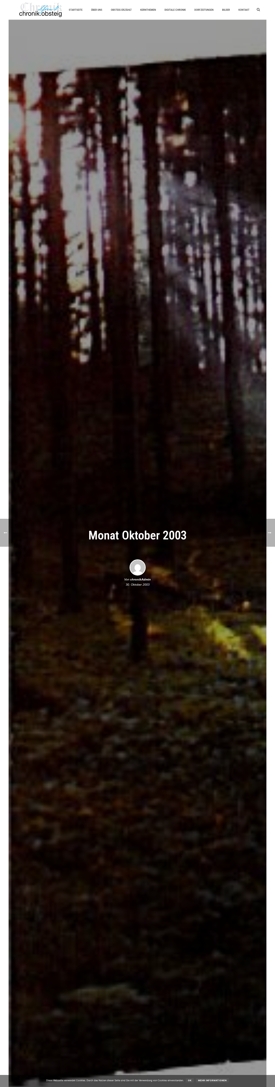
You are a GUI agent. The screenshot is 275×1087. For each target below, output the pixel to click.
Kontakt (243, 9)
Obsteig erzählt (121, 9)
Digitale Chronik (175, 9)
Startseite (75, 9)
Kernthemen (148, 9)
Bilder (226, 9)
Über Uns (96, 9)
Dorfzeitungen (204, 9)
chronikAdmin (140, 579)
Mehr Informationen (212, 1080)
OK (190, 1080)
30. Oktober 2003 (138, 584)
